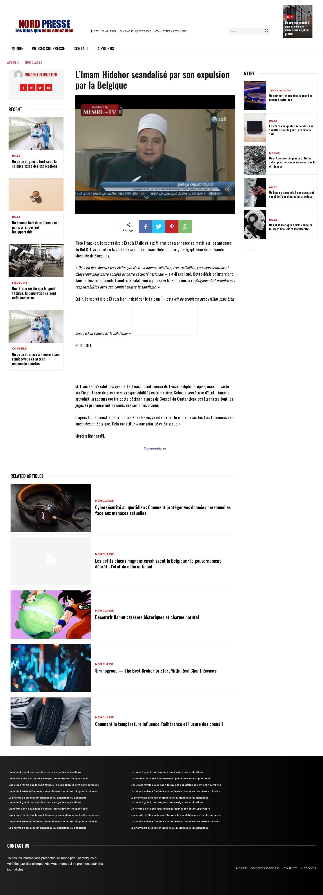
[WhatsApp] (185, 226)
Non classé (33, 62)
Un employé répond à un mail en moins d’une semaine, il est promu (297, 28)
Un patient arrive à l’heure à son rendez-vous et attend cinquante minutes (36, 359)
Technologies (280, 90)
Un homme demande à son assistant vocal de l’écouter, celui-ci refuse (291, 194)
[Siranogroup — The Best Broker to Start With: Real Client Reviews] (51, 668)
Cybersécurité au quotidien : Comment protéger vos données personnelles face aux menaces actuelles (163, 510)
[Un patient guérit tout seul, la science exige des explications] (36, 133)
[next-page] (253, 247)
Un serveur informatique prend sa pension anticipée (290, 97)
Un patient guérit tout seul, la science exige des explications (34, 164)
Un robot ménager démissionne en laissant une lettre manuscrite (290, 226)
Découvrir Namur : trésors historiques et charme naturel (147, 617)
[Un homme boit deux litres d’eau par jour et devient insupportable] (36, 194)
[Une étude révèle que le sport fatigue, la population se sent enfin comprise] (36, 260)
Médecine (19, 282)
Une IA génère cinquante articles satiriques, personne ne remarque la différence (292, 162)
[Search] (266, 31)
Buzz (289, 16)
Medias (274, 153)
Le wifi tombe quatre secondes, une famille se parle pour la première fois (291, 130)
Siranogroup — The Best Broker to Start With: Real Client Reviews (156, 670)
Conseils (19, 348)
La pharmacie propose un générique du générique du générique (47, 797)
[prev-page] (246, 247)
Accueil (13, 62)
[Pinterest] (171, 226)
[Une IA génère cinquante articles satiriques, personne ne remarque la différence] (255, 160)
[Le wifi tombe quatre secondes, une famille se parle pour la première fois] (255, 127)
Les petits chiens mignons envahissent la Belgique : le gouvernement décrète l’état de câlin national (158, 563)
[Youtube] (48, 87)
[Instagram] (31, 87)
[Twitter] (40, 87)
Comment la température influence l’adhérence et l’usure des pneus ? (159, 724)
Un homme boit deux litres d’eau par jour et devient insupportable (35, 227)
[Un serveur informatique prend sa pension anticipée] (255, 95)
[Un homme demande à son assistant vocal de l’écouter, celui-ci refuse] (255, 192)
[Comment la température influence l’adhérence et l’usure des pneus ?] (51, 721)
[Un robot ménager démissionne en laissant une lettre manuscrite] (255, 224)
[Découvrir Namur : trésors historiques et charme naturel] (51, 614)
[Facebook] (23, 87)
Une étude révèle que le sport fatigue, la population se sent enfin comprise (34, 293)
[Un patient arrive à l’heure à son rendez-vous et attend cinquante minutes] (36, 326)
